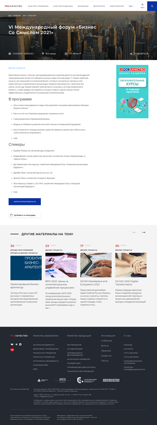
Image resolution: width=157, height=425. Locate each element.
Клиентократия (117, 6)
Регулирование (74, 345)
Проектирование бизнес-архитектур (24, 286)
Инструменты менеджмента (46, 361)
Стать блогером (131, 357)
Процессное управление (44, 353)
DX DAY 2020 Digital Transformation (126, 283)
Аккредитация (73, 363)
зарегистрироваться (25, 202)
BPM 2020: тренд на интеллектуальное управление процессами (59, 284)
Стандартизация (75, 349)
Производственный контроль (81, 367)
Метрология (99, 6)
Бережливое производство (46, 349)
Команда (128, 345)
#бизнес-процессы (17, 68)
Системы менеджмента (43, 345)
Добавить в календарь (25, 215)
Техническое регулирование (80, 371)
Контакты (128, 349)
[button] (143, 234)
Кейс (35, 369)
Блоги (105, 345)
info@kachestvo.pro (46, 396)
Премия (106, 350)
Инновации (83, 6)
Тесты (104, 360)
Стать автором (131, 353)
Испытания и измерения (78, 359)
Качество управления (38, 6)
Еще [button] (131, 6)
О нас (127, 335)
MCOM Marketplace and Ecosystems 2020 (93, 283)
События (106, 340)
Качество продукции (63, 6)
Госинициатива (40, 365)
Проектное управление (44, 357)
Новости (106, 355)
